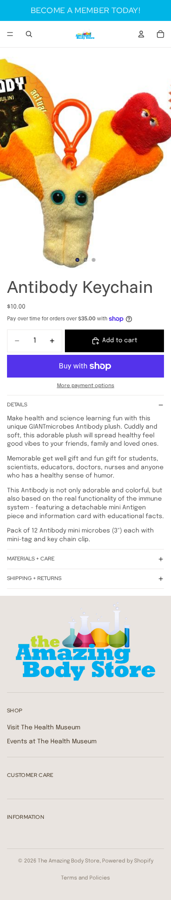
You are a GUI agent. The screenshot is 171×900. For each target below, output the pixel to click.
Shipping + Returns (34, 578)
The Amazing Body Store (69, 861)
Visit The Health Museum (43, 728)
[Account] (141, 34)
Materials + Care (30, 558)
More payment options (85, 385)
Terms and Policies (85, 878)
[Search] (29, 34)
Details (17, 404)
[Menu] (10, 34)
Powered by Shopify (127, 861)
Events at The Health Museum (51, 742)
